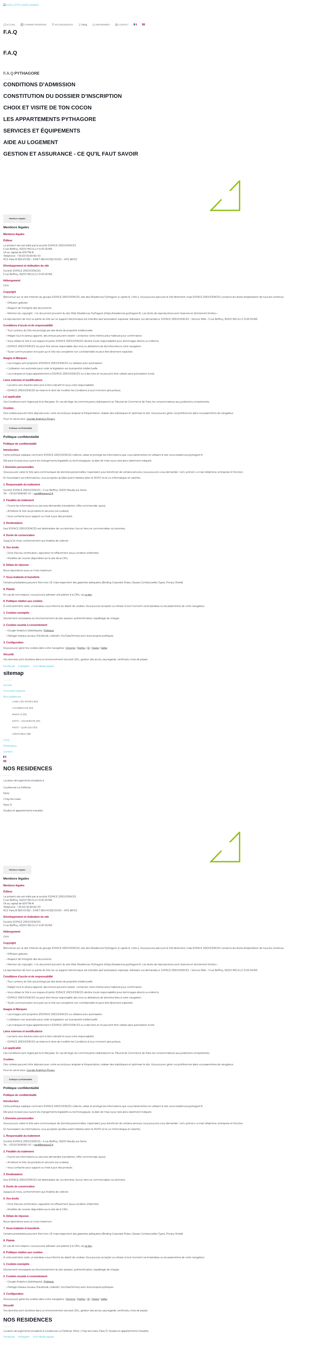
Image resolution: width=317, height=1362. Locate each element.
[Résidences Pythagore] (29, 11)
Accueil (7, 685)
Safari (104, 648)
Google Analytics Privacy (41, 418)
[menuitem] (135, 24)
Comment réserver (14, 690)
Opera (95, 648)
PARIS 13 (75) (19, 714)
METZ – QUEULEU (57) (24, 727)
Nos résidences (12, 696)
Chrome (70, 648)
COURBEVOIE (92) (22, 708)
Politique (49, 630)
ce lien (88, 594)
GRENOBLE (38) (21, 733)
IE (88, 648)
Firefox (81, 648)
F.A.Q (6, 740)
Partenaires (10, 745)
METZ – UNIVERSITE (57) (26, 721)
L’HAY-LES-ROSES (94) (25, 701)
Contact (8, 751)
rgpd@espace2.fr (43, 493)
